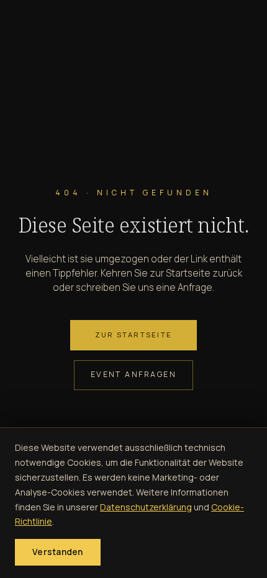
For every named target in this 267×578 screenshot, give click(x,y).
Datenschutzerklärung (146, 507)
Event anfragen (134, 374)
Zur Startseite (133, 334)
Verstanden (57, 552)
